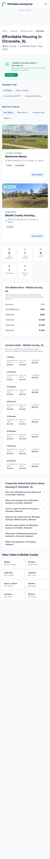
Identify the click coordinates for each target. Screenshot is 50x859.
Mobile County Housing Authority (19, 215)
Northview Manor (16, 156)
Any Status (8, 112)
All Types (8, 90)
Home (4, 31)
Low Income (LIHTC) (12, 96)
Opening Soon (38, 112)
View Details (37, 175)
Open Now (22, 112)
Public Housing (22, 90)
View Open (10, 75)
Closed (8, 118)
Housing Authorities (33, 96)
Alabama (13, 31)
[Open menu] (45, 4)
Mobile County (27, 31)
